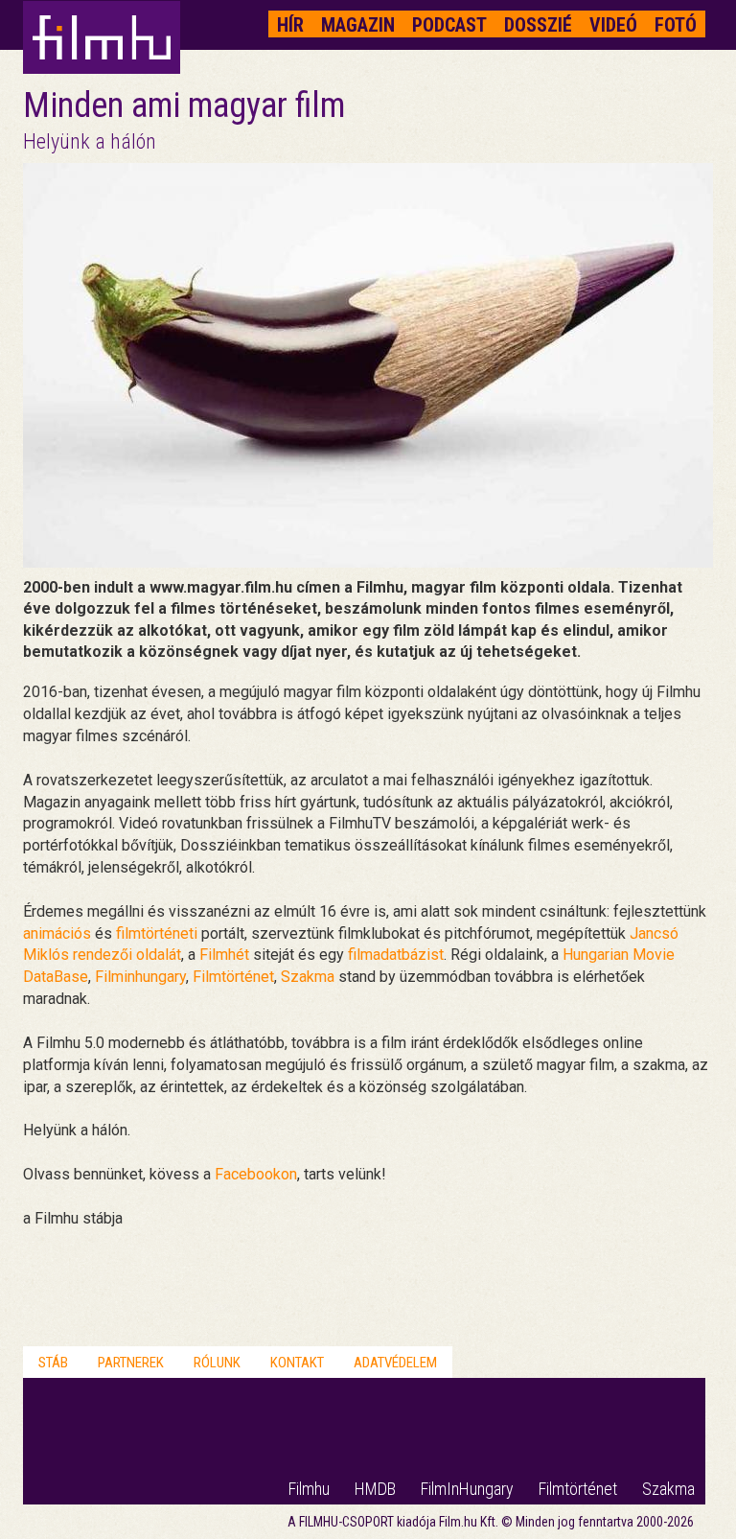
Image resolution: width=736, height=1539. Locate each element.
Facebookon (256, 1174)
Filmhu (309, 1489)
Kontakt (297, 1362)
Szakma (307, 977)
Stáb (53, 1362)
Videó (613, 24)
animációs (57, 933)
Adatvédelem (395, 1362)
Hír (290, 24)
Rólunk (217, 1362)
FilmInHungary (467, 1489)
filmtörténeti (156, 933)
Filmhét (224, 954)
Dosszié (538, 24)
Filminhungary (140, 977)
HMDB (375, 1489)
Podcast (449, 24)
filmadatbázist (396, 954)
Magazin (358, 24)
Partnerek (131, 1362)
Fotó (676, 24)
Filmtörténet (233, 977)
